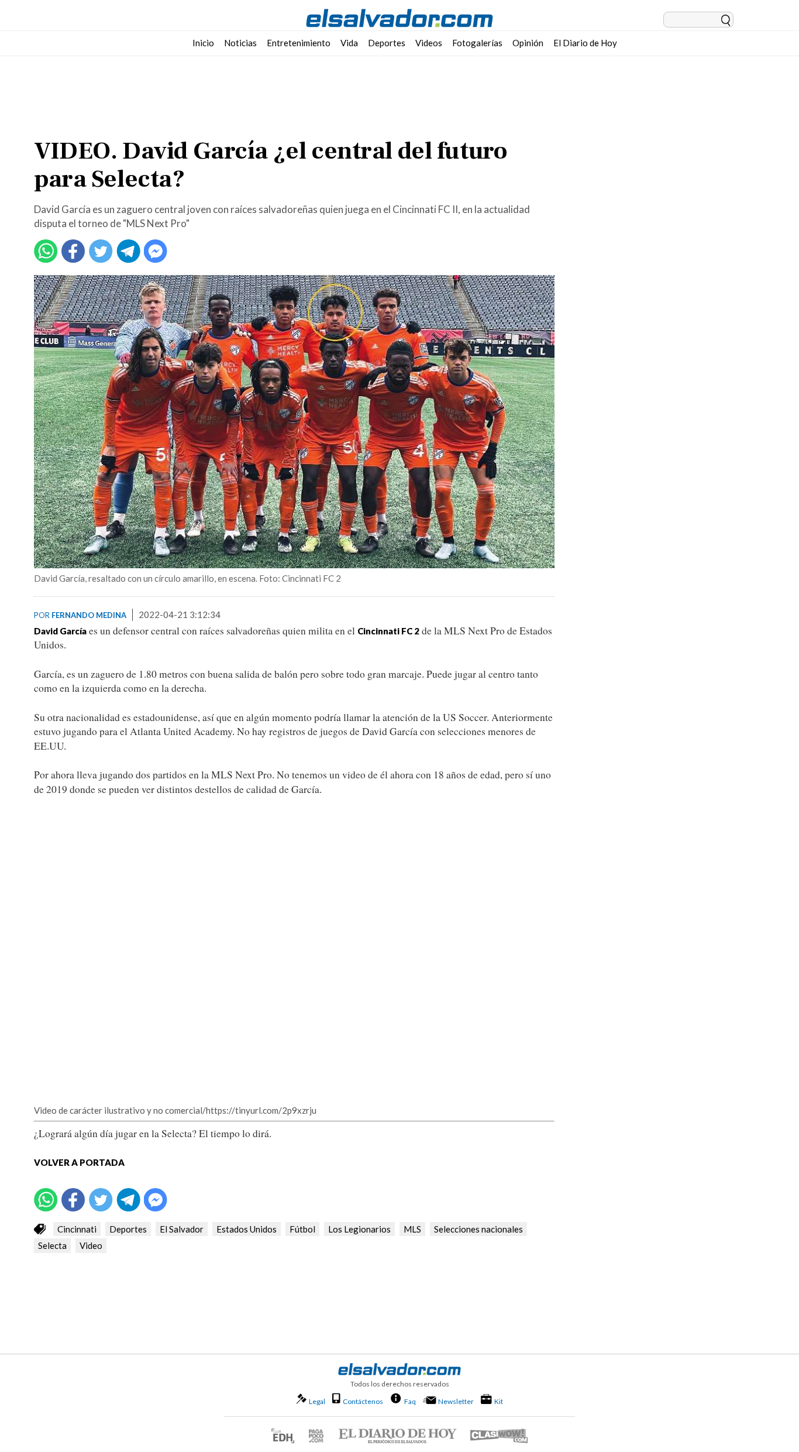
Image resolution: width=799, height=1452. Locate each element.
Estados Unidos (246, 1229)
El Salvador (182, 1229)
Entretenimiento (298, 42)
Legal (317, 1401)
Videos (428, 42)
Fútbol (302, 1229)
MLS (412, 1229)
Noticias (240, 42)
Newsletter (456, 1401)
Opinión (527, 42)
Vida (349, 42)
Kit (498, 1401)
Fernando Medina (88, 615)
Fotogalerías (477, 42)
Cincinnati (77, 1229)
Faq (410, 1401)
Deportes (386, 42)
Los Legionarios (359, 1229)
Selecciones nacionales (478, 1229)
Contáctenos (363, 1401)
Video (91, 1245)
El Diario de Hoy (585, 42)
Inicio (203, 42)
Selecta (52, 1245)
